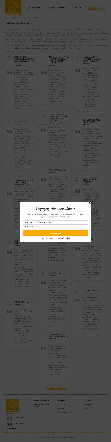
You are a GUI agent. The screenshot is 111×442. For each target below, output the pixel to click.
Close (90, 202)
